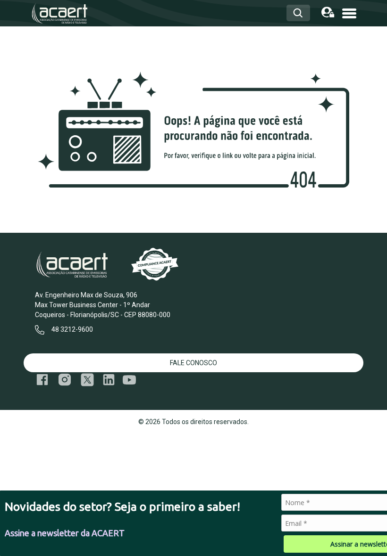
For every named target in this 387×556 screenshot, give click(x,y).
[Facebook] (42, 379)
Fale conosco (193, 363)
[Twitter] (87, 379)
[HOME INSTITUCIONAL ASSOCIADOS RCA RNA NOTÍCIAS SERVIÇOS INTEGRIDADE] (349, 12)
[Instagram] (64, 379)
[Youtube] (129, 380)
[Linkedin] (108, 379)
